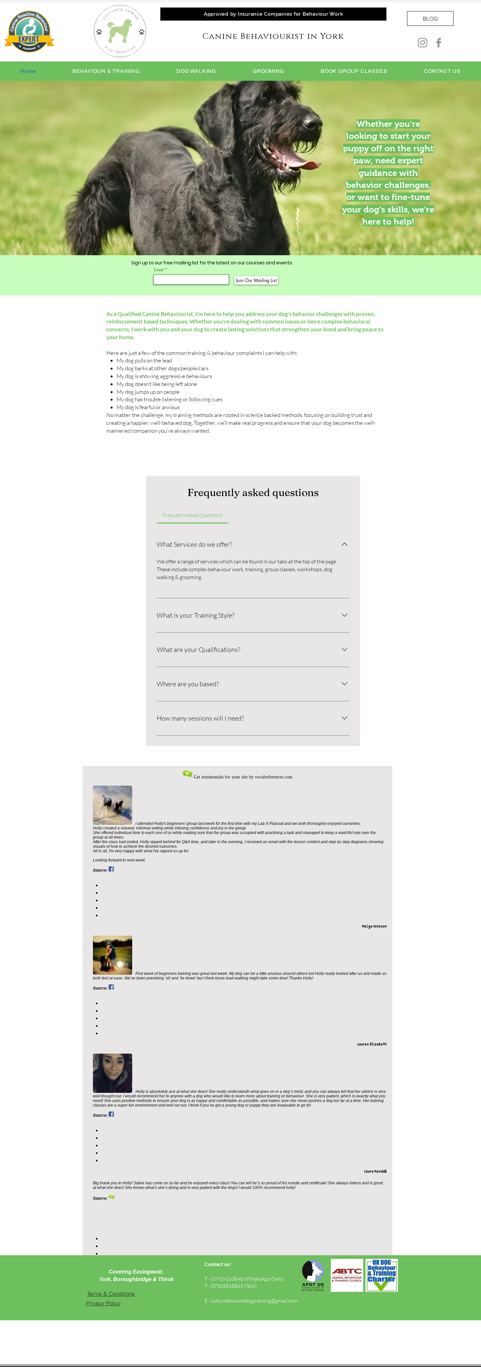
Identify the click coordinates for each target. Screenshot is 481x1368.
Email (159, 270)
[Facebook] (438, 42)
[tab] (192, 515)
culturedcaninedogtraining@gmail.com (254, 1300)
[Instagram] (422, 42)
